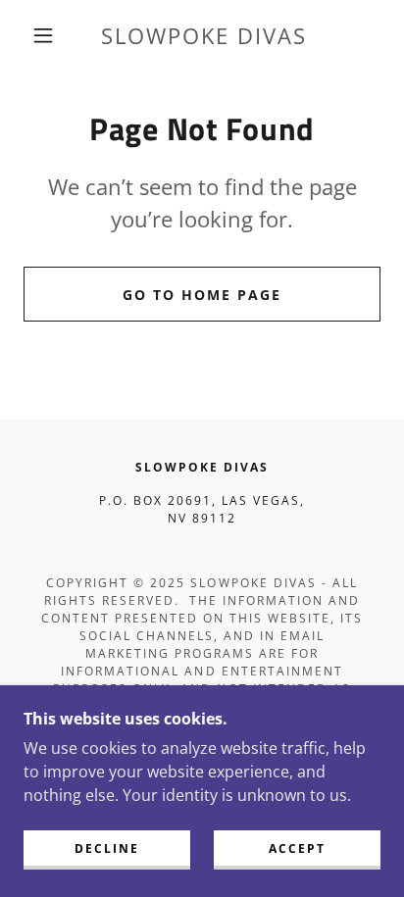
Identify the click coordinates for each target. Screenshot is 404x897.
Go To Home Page (202, 294)
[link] (204, 36)
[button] (43, 35)
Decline (107, 848)
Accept (297, 848)
